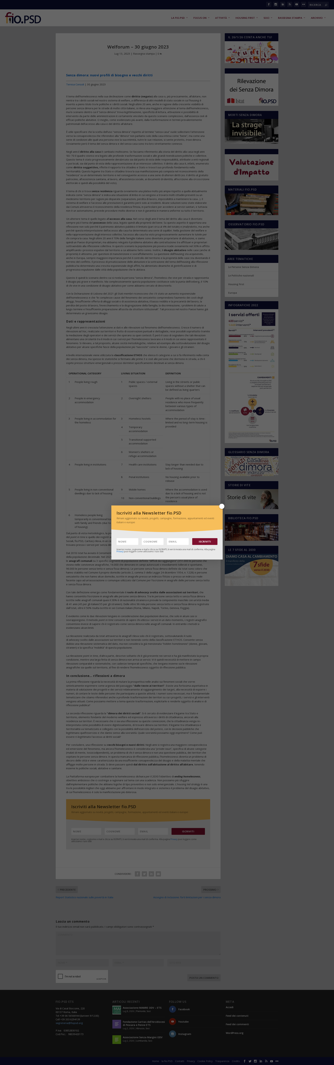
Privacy (120, 551)
